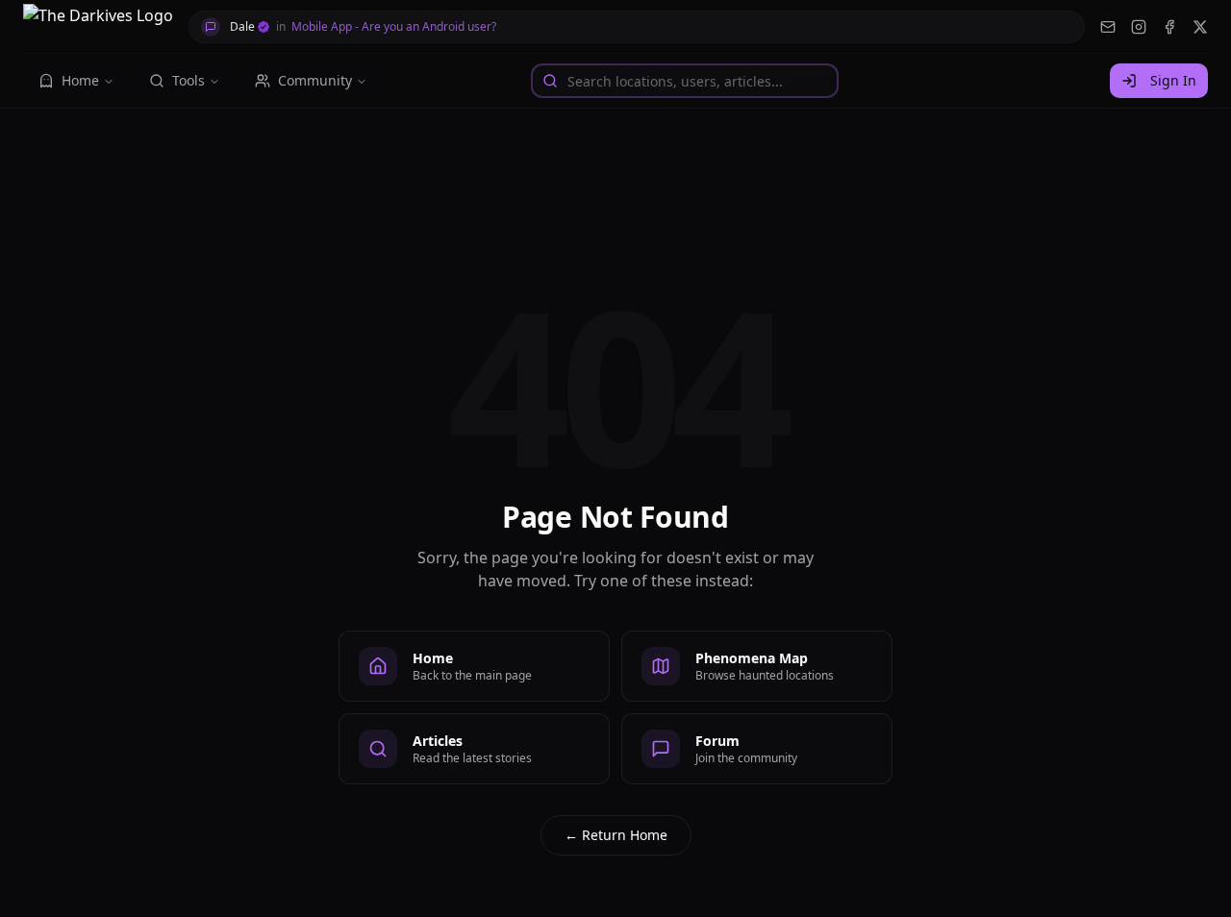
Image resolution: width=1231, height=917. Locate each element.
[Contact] (1108, 27)
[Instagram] (1138, 27)
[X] (1200, 27)
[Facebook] (1169, 27)
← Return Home (616, 835)
